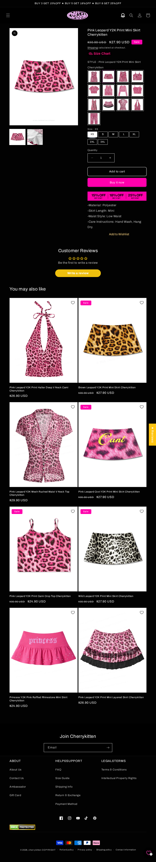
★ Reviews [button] (152, 435)
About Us (15, 769)
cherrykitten (35, 850)
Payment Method (66, 804)
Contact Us (17, 778)
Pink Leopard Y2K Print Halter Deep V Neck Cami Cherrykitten (39, 389)
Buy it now (117, 182)
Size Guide (62, 778)
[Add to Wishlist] (72, 302)
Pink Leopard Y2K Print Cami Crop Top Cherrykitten (40, 596)
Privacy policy (85, 850)
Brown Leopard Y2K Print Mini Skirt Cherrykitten (106, 387)
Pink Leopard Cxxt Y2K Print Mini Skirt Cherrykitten (109, 491)
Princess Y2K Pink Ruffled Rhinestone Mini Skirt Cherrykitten (38, 699)
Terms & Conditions (114, 769)
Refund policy (67, 850)
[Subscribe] (108, 747)
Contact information (126, 850)
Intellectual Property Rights (119, 778)
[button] (8, 15)
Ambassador (18, 786)
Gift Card (15, 795)
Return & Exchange (67, 795)
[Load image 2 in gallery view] (35, 137)
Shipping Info (63, 786)
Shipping (93, 47)
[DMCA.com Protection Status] (22, 828)
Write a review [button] (78, 273)
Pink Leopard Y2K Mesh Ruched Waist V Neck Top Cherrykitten (39, 493)
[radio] (94, 76)
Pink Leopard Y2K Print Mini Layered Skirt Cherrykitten (111, 697)
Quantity (92, 150)
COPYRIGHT (49, 850)
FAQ (58, 769)
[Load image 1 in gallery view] (17, 137)
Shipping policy (104, 850)
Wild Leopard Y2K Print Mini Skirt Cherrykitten (105, 596)
